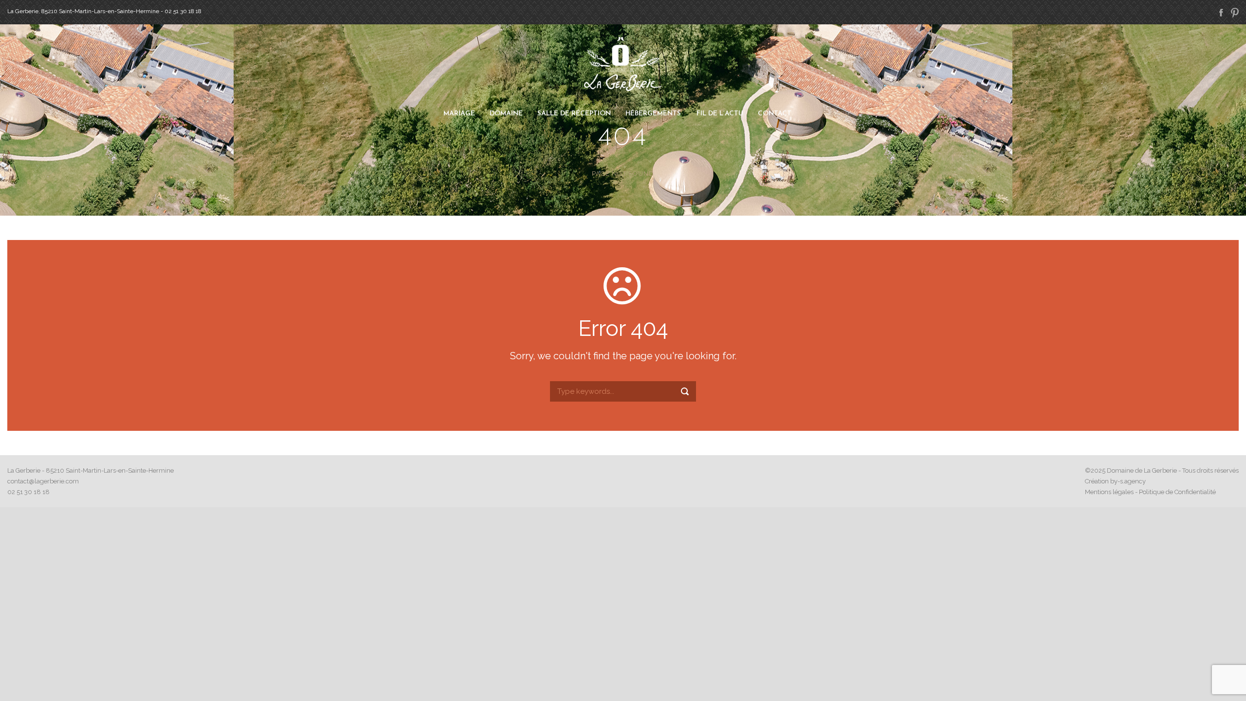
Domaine (506, 113)
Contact (774, 113)
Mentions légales (1109, 492)
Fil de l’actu (719, 113)
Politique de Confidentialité (1177, 492)
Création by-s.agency (1115, 481)
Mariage (459, 113)
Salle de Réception (574, 113)
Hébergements (653, 113)
